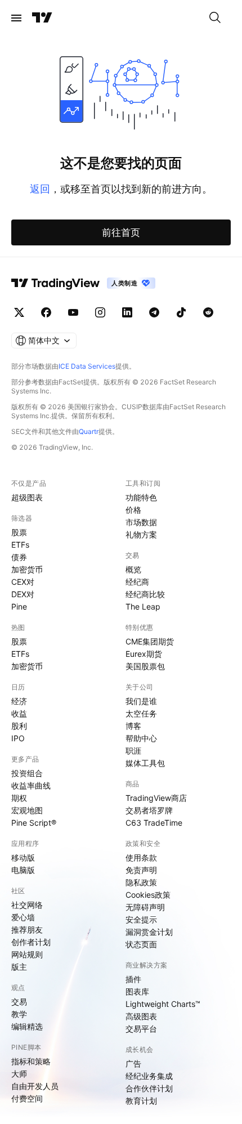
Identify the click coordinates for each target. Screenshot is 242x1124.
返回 (40, 189)
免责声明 (141, 870)
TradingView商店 (156, 798)
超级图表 (27, 497)
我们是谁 (141, 701)
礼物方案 (141, 534)
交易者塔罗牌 (149, 810)
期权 (19, 798)
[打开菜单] (16, 18)
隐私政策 (141, 882)
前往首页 (121, 232)
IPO (18, 738)
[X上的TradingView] (19, 312)
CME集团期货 (150, 641)
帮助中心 (141, 738)
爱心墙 (23, 917)
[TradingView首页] (42, 18)
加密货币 (27, 569)
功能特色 (141, 497)
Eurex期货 (144, 654)
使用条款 (141, 857)
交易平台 (141, 1028)
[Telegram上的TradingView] (154, 312)
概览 (133, 569)
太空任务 (141, 713)
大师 (19, 1073)
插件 (133, 979)
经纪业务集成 (149, 1076)
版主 (19, 966)
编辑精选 (27, 1026)
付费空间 (27, 1098)
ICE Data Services (87, 366)
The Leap (143, 606)
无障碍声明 (145, 907)
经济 (19, 701)
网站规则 (27, 954)
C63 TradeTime (154, 822)
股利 (19, 726)
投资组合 (27, 773)
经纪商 (137, 581)
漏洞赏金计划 (149, 932)
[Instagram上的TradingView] (100, 312)
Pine (19, 606)
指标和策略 (31, 1061)
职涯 (133, 750)
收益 (19, 713)
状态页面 (141, 944)
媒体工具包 (145, 763)
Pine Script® (33, 822)
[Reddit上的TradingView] (208, 312)
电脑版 (23, 870)
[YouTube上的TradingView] (73, 312)
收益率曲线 (31, 785)
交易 (19, 1001)
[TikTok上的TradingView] (181, 312)
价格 (133, 509)
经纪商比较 (145, 594)
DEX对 (22, 594)
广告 (133, 1063)
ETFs (20, 544)
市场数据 (141, 522)
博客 (133, 726)
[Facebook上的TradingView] (46, 312)
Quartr (88, 431)
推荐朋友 (27, 929)
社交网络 (27, 905)
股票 (19, 532)
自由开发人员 (35, 1086)
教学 (19, 1014)
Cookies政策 (148, 894)
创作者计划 (31, 942)
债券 (19, 557)
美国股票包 (145, 666)
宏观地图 (27, 810)
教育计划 (141, 1100)
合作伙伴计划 (149, 1088)
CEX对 (22, 581)
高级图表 (141, 1016)
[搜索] (215, 18)
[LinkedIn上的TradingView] (127, 312)
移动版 (23, 857)
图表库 (137, 991)
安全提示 (141, 919)
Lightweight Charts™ (163, 1004)
